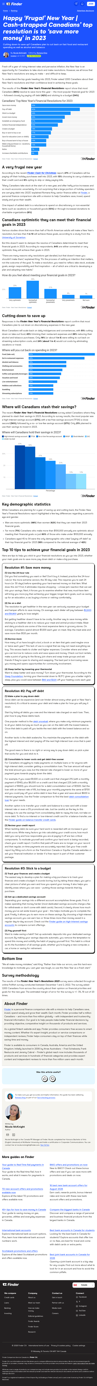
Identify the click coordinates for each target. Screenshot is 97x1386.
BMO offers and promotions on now (69, 1165)
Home (5, 11)
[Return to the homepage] (14, 3)
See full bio (44, 1145)
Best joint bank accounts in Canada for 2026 (70, 1256)
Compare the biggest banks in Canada (70, 1210)
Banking (14, 11)
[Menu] (3, 3)
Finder (84, 193)
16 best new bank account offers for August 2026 (68, 1187)
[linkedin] (13, 1134)
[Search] (76, 4)
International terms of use (39, 1346)
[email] (7, 1134)
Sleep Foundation (14, 676)
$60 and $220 (49, 680)
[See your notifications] (82, 4)
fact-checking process (46, 1098)
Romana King (20, 1098)
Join (91, 3)
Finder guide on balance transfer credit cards (32, 820)
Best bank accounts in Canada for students (72, 1230)
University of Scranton (13, 237)
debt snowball (40, 721)
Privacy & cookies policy (60, 1346)
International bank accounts (16, 1230)
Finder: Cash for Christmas (41, 173)
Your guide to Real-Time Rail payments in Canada (23, 1166)
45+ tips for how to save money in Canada (24, 1210)
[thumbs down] (52, 1079)
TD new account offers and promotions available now (22, 1191)
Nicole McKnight (15, 1127)
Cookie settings (78, 1346)
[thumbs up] (44, 1079)
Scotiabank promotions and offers (20, 1251)
